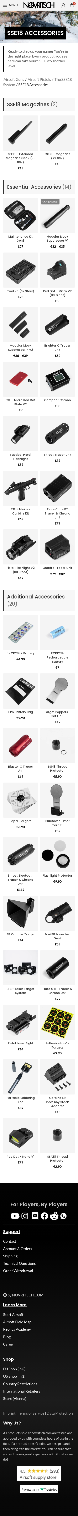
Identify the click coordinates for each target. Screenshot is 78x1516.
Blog (7, 1336)
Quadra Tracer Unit (57, 568)
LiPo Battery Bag (20, 712)
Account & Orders (17, 1248)
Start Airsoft (13, 1314)
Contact (9, 1241)
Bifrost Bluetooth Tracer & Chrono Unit (20, 879)
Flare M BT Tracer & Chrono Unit (57, 991)
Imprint (9, 1413)
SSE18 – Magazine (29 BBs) (57, 156)
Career (8, 1344)
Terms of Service (31, 1413)
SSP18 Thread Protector (57, 769)
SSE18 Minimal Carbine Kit (21, 511)
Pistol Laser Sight (20, 1043)
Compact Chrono (57, 400)
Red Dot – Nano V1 (20, 1157)
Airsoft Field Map (17, 1322)
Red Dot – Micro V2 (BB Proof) (57, 293)
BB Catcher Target (20, 934)
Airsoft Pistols (39, 79)
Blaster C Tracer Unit (20, 769)
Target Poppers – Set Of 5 (57, 714)
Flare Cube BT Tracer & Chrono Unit (57, 513)
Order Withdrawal (18, 1270)
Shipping (10, 1256)
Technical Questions (19, 1263)
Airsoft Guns (14, 79)
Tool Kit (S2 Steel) (20, 291)
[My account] (63, 5)
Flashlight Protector (57, 875)
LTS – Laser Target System (20, 991)
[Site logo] (39, 5)
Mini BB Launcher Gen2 (57, 936)
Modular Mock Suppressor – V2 (20, 347)
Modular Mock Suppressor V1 (57, 238)
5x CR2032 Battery (21, 653)
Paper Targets (20, 821)
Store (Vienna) (14, 1398)
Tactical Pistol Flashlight (20, 457)
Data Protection (60, 1413)
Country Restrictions (20, 1383)
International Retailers (21, 1391)
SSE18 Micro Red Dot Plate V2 (20, 402)
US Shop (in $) (14, 1376)
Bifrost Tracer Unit (57, 455)
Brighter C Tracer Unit (57, 347)
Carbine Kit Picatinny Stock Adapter (57, 1102)
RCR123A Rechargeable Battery (57, 657)
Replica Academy (17, 1329)
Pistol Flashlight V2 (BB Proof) (20, 570)
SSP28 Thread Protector (57, 1159)
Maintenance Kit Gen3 (20, 238)
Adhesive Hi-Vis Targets (57, 1045)
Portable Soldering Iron (20, 1100)
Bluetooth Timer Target (57, 823)
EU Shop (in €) (14, 1369)
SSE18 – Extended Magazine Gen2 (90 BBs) (20, 158)
